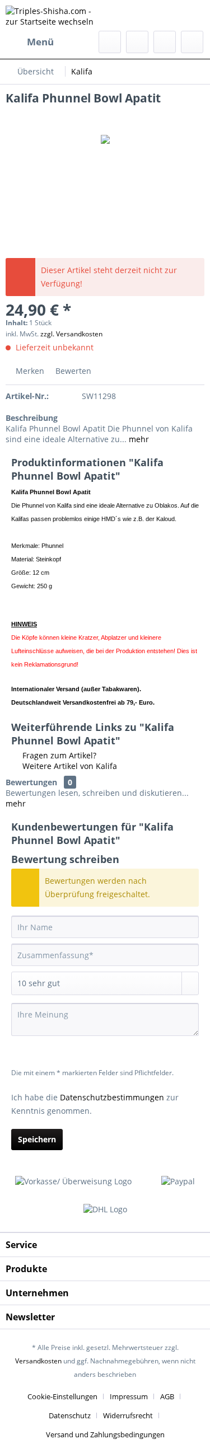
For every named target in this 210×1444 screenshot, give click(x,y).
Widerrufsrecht (128, 1415)
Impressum (129, 1396)
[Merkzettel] (137, 42)
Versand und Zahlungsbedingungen (105, 1434)
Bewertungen (31, 782)
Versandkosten (38, 1361)
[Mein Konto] (164, 42)
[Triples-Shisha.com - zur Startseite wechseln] (55, 15)
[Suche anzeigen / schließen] (110, 42)
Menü (40, 41)
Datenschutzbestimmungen (112, 1097)
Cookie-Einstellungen (62, 1396)
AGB (167, 1396)
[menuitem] (29, 42)
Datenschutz (70, 1415)
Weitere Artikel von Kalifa (68, 766)
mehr (138, 439)
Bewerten (72, 370)
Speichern (37, 1139)
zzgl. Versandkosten (71, 334)
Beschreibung (32, 417)
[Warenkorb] (192, 42)
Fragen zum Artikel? (58, 755)
